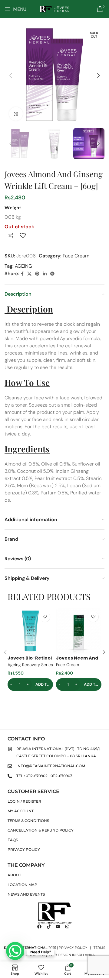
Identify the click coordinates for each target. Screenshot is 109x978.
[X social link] (29, 274)
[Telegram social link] (52, 274)
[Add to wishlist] (23, 235)
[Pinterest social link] (37, 274)
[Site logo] (54, 8)
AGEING (23, 266)
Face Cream (76, 256)
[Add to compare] (11, 235)
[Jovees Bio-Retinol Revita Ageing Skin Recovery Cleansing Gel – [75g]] (30, 631)
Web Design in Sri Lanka (72, 955)
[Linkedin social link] (44, 274)
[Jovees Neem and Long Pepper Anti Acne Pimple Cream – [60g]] (78, 631)
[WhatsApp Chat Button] (15, 951)
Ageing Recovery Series (30, 664)
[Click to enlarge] (16, 114)
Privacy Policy (73, 948)
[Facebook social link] (22, 274)
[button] (11, 75)
